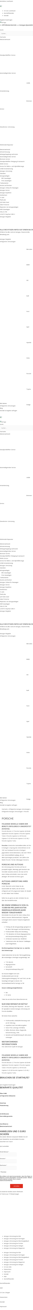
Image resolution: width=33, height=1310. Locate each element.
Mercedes (29, 249)
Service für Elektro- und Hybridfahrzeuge (12, 166)
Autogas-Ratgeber (5, 217)
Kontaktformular (12, 900)
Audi (27, 296)
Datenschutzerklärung (6, 1180)
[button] (6, 20)
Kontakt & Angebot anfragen (8, 410)
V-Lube (2, 197)
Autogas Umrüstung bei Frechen (13, 1243)
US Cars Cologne (5, 1292)
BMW (28, 265)
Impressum (7, 1272)
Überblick (3, 173)
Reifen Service (4, 164)
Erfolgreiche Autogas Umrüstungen (19, 809)
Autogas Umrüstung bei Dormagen (14, 1238)
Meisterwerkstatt (5, 39)
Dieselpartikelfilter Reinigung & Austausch (12, 161)
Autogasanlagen (5, 176)
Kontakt (6, 1274)
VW (27, 280)
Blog (1, 408)
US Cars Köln (7, 1267)
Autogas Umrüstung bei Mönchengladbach (16, 1241)
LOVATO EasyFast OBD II (7, 214)
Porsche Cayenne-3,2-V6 (14, 836)
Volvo (28, 358)
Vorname (3, 1158)
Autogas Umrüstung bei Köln (12, 1236)
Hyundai (28, 342)
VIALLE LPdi (3, 212)
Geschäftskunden (9, 1279)
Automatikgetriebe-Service (8, 156)
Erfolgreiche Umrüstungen (7, 241)
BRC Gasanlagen (5, 178)
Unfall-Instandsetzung (6, 169)
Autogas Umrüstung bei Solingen (13, 1246)
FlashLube (3, 200)
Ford (27, 311)
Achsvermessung (5, 152)
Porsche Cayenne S (14, 833)
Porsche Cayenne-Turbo (9, 841)
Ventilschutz (3, 195)
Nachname (3, 1165)
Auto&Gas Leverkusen (6, 1)
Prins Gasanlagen (5, 180)
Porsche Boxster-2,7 (8, 831)
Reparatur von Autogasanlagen (9, 207)
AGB (5, 1276)
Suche (1, 30)
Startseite (3, 37)
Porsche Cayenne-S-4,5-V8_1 (21, 838)
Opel (27, 327)
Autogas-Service (5, 190)
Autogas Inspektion (5, 193)
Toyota (28, 389)
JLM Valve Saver (4, 202)
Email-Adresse (4, 1152)
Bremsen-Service (5, 159)
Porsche (28, 373)
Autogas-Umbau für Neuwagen (9, 188)
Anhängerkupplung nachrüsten (9, 154)
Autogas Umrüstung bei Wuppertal (14, 1248)
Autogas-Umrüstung (6, 171)
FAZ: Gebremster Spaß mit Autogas (12, 1047)
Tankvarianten (4, 183)
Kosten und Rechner (6, 185)
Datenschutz (7, 1269)
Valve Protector (4, 204)
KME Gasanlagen (5, 209)
